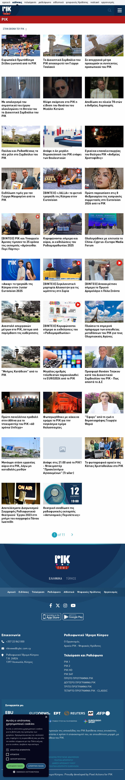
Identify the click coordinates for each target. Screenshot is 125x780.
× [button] (46, 717)
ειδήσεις (17, 2)
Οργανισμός (111, 592)
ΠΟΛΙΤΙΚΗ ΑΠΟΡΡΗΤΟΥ (63, 760)
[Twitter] (57, 606)
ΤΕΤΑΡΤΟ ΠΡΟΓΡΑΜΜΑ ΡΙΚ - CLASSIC (86, 691)
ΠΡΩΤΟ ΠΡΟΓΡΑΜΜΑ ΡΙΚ (78, 678)
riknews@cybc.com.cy (18, 648)
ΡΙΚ (5, 19)
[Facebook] (51, 606)
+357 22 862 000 (15, 642)
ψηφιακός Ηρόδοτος (77, 2)
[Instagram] (65, 606)
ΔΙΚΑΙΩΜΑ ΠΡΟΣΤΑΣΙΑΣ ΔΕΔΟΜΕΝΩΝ (63, 757)
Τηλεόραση (38, 592)
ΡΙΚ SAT (68, 674)
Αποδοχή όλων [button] (15, 766)
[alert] (26, 745)
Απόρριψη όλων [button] (35, 766)
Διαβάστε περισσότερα (29, 744)
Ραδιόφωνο (54, 592)
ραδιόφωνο (45, 2)
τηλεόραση (30, 2)
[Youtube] (73, 606)
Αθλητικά (69, 592)
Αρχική (11, 592)
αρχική (6, 2)
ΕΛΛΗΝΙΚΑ (55, 578)
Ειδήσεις (24, 592)
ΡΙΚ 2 (67, 666)
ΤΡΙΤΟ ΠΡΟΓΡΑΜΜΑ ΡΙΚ (78, 687)
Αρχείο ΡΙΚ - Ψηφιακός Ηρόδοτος (82, 646)
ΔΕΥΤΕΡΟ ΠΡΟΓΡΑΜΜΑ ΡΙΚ (79, 683)
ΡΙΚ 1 (67, 662)
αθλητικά (58, 2)
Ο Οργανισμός (71, 642)
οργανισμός (107, 2)
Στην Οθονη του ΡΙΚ (13, 29)
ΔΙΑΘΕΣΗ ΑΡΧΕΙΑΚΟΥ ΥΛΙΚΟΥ (63, 763)
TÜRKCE (71, 578)
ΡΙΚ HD (68, 670)
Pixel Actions (96, 774)
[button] (7, 750)
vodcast (94, 2)
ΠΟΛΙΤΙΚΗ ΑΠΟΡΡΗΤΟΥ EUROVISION (64, 766)
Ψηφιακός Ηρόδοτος (89, 592)
